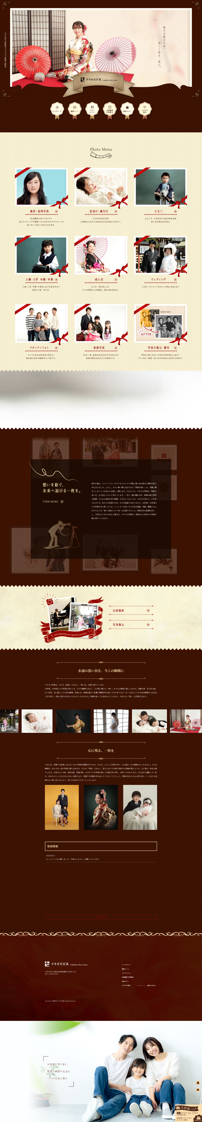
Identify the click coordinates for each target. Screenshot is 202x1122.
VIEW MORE (62, 501)
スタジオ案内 (145, 111)
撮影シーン (74, 111)
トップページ (57, 111)
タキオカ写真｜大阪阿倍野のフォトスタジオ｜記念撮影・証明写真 (5, 49)
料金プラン (127, 111)
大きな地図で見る (101, 917)
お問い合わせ (151, 985)
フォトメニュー (92, 111)
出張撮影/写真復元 (110, 111)
